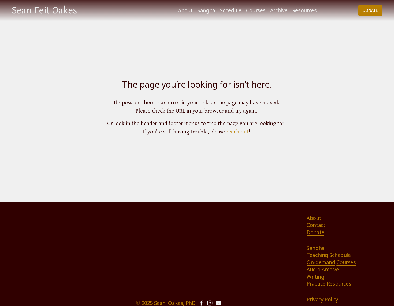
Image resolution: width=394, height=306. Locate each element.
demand (325, 262)
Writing (315, 276)
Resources (304, 10)
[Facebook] (201, 303)
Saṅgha (206, 10)
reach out (237, 132)
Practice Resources (329, 283)
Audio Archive (323, 269)
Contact (316, 225)
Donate (315, 232)
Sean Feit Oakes (44, 10)
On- (311, 262)
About (185, 10)
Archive (278, 10)
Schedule (230, 10)
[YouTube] (218, 303)
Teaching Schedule (329, 255)
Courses (255, 10)
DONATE (370, 10)
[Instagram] (210, 303)
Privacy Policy (322, 299)
